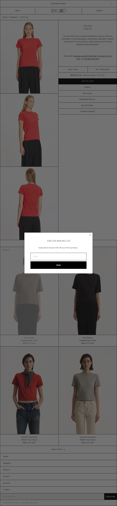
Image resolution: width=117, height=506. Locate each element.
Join (58, 265)
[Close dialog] (90, 235)
